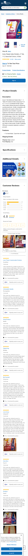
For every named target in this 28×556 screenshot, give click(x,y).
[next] (19, 45)
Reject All (11, 548)
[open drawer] (2, 3)
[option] (6, 47)
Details (19, 74)
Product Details (6, 70)
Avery (9, 51)
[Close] (21, 535)
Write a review (18, 59)
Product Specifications (18, 70)
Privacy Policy (13, 541)
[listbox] (11, 47)
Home (2, 14)
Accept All (11, 553)
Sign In (4, 63)
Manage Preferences (11, 544)
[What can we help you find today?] (25, 7)
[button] (25, 3)
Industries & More (10, 14)
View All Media (23, 45)
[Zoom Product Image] (23, 25)
